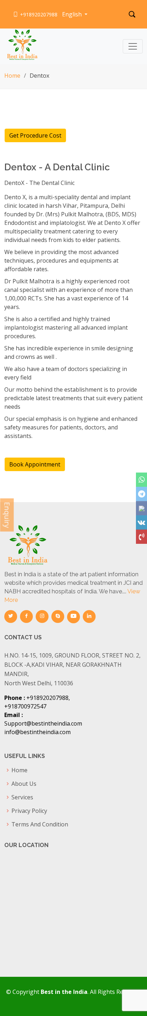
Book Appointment (34, 464)
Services (22, 797)
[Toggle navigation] (133, 46)
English (72, 14)
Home (12, 75)
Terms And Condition (39, 824)
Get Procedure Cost (35, 135)
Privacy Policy (29, 811)
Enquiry (7, 515)
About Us (23, 784)
